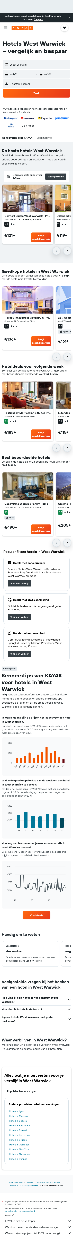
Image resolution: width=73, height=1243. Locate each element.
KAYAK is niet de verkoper (20, 1221)
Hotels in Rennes (18, 1158)
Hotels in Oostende (19, 1144)
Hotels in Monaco (18, 1116)
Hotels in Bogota (18, 1120)
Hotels (30, 1182)
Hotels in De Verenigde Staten (24, 1185)
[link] (19, 583)
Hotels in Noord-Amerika (48, 1182)
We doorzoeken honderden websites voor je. (31, 1227)
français (38, 19)
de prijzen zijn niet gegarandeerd (20, 1211)
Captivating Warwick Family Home (26, 503)
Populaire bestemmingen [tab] (21, 1091)
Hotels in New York (19, 1149)
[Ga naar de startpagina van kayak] (22, 28)
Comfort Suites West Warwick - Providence (27, 216)
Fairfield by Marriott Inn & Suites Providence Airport (27, 413)
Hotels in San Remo (19, 1125)
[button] (69, 17)
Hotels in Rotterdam (19, 1135)
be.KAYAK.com (16, 1182)
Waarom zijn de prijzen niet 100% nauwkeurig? (32, 1233)
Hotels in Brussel (18, 1130)
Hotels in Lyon (16, 1111)
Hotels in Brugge (18, 1139)
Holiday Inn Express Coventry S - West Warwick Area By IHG (27, 317)
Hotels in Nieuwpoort (20, 1154)
